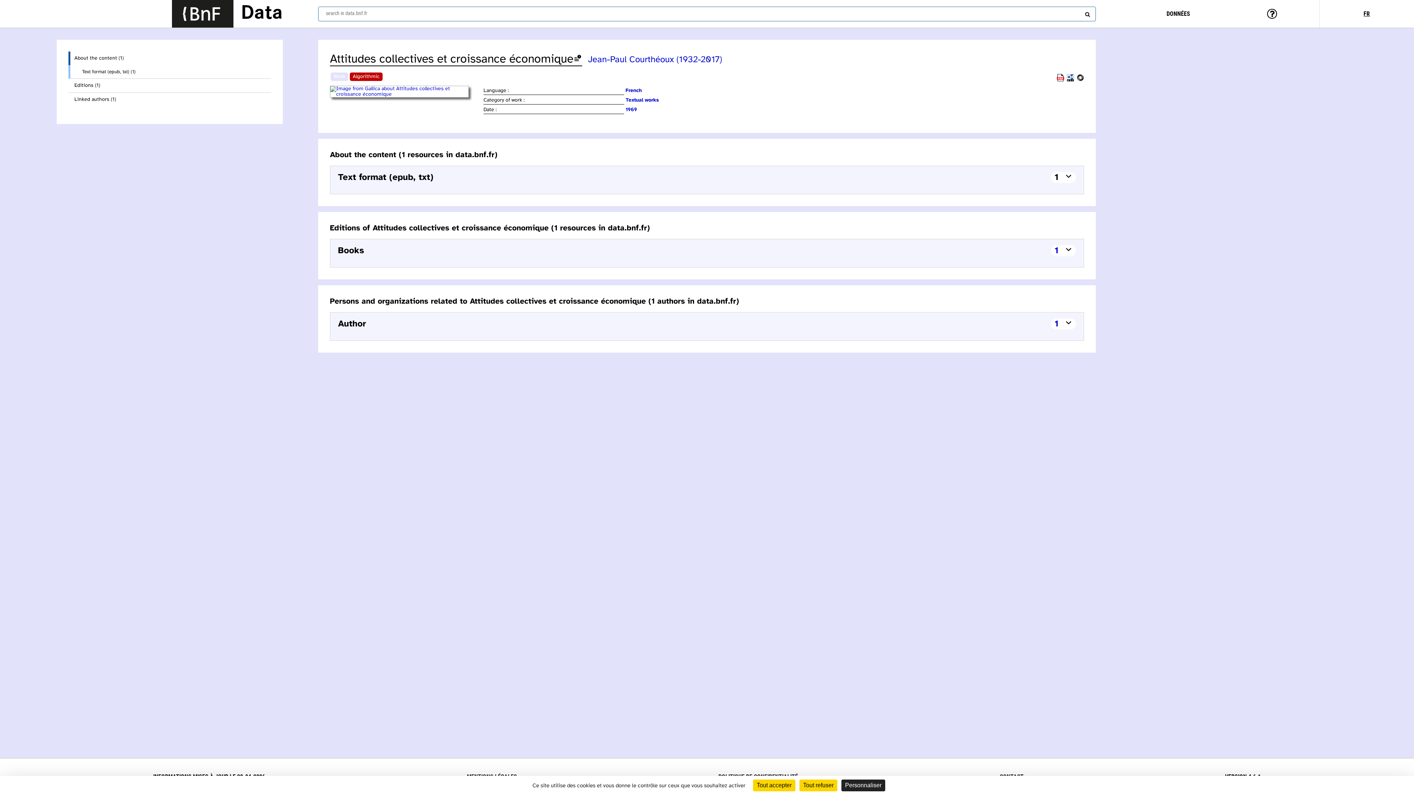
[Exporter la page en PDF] (1060, 80)
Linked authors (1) (95, 99)
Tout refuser (818, 785)
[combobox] (707, 14)
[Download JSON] (1080, 80)
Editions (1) (87, 85)
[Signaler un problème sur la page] (577, 59)
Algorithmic (366, 77)
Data (262, 13)
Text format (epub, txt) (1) (109, 71)
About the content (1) (99, 58)
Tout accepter (774, 785)
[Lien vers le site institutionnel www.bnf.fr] (202, 14)
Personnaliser (863, 785)
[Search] (1086, 13)
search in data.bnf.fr (346, 13)
